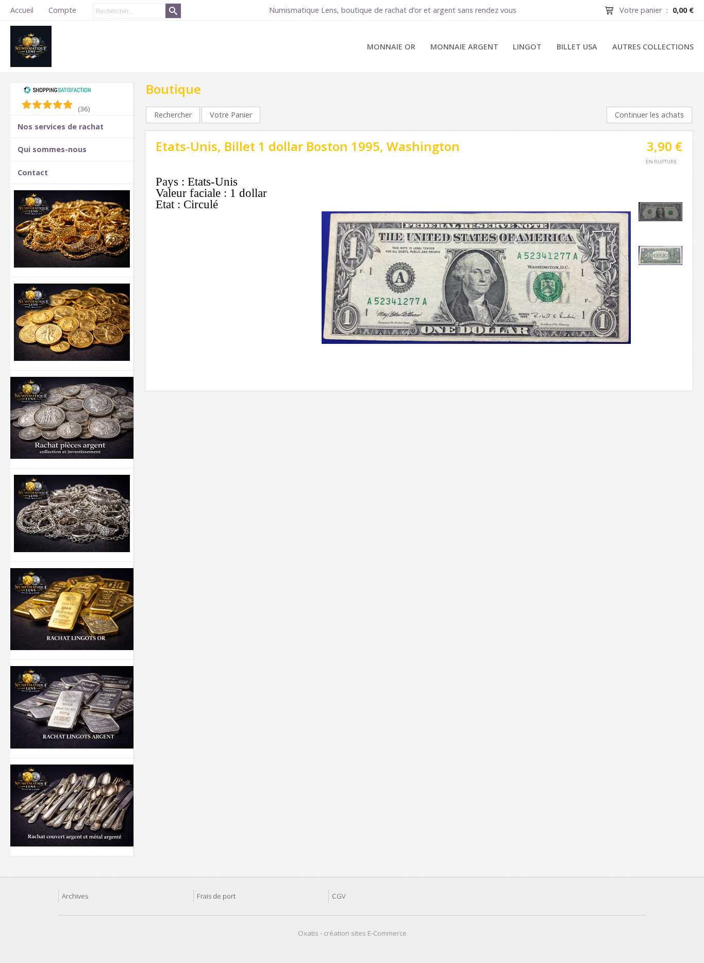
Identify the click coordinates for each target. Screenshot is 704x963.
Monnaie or (391, 47)
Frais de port (216, 896)
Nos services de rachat (61, 126)
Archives (75, 896)
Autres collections (653, 47)
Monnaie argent (464, 47)
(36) (84, 108)
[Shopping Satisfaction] (57, 91)
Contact (33, 172)
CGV (339, 896)
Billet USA (577, 47)
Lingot (527, 47)
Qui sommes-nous (52, 149)
